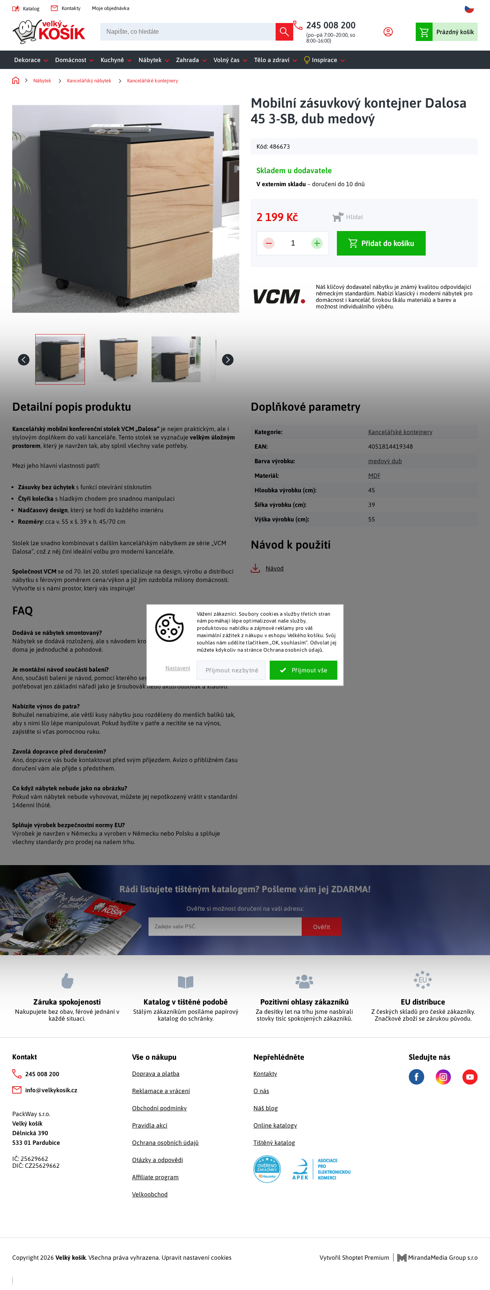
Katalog (31, 8)
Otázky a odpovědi (157, 1159)
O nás (261, 1090)
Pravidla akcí (149, 1125)
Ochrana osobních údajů (165, 1142)
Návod (275, 568)
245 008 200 (42, 1073)
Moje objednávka (110, 8)
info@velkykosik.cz (51, 1090)
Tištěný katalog (274, 1142)
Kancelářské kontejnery (400, 431)
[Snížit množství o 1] (268, 243)
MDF (374, 475)
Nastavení (177, 668)
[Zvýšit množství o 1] (317, 243)
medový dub (385, 460)
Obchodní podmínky (159, 1108)
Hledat (284, 32)
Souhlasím (304, 670)
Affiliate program (155, 1177)
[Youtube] (470, 1077)
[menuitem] (32, 60)
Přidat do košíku (387, 243)
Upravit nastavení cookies (197, 1257)
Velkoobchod (150, 1194)
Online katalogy (275, 1125)
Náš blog (265, 1108)
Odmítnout (231, 670)
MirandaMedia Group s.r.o (442, 1257)
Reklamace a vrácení (161, 1090)
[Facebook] (416, 1077)
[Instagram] (443, 1077)
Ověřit (321, 926)
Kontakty (71, 8)
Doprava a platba (156, 1073)
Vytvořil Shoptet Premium (354, 1257)
